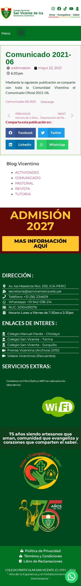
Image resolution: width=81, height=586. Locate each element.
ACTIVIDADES (27, 172)
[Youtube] (71, 9)
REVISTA (22, 189)
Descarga (47, 101)
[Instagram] (53, 9)
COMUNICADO (27, 178)
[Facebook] (59, 9)
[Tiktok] (65, 9)
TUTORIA (23, 194)
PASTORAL (24, 183)
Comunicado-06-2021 (21, 101)
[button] (21, 32)
